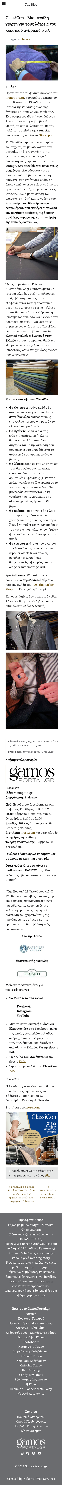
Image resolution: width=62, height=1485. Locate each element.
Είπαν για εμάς (31, 1431)
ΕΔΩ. (22, 1062)
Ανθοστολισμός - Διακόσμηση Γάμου (31, 1333)
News (26, 39)
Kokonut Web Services (39, 1479)
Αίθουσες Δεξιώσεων (31, 1361)
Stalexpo (45, 135)
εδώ (47, 1176)
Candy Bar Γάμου (31, 1375)
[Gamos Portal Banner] (32, 774)
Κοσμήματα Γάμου (31, 1347)
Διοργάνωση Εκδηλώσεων (31, 1351)
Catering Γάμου (31, 1366)
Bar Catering (31, 1370)
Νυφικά (31, 1314)
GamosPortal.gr (36, 1466)
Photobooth (31, 1342)
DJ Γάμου (31, 1384)
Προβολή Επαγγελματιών (31, 1426)
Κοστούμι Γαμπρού (31, 1319)
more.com (28, 833)
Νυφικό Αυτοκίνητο (31, 1394)
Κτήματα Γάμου (31, 1356)
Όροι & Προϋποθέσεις (31, 1422)
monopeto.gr (15, 98)
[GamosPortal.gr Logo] (31, 1443)
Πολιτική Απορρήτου (31, 1417)
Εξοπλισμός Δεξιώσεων (31, 1380)
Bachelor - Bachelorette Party (31, 1389)
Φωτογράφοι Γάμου (31, 1337)
